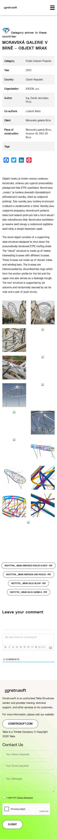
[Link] (36, 647)
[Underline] (13, 647)
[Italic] (9, 647)
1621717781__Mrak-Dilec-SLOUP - (28, 583)
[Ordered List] (20, 647)
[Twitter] (14, 160)
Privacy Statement (25, 798)
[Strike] (17, 647)
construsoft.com (20, 723)
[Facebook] (6, 160)
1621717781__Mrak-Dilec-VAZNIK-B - (28, 592)
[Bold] (5, 647)
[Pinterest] (29, 160)
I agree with (20, 798)
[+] (43, 647)
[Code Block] (32, 647)
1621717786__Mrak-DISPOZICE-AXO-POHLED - (28, 574)
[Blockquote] (28, 647)
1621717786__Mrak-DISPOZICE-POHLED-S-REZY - (29, 566)
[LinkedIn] (21, 160)
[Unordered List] (24, 647)
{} (39, 647)
